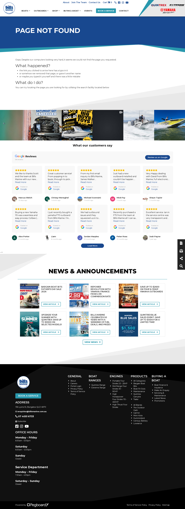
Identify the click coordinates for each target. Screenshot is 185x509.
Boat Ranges (95, 378)
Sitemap (166, 505)
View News (91, 342)
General (75, 376)
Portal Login (75, 386)
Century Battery (140, 421)
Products (139, 376)
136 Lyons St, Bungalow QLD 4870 (30, 407)
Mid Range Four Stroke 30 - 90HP (119, 389)
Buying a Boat (159, 378)
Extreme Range (98, 388)
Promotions (159, 401)
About (66, 2)
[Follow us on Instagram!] (22, 427)
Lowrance (137, 423)
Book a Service (106, 11)
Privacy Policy (76, 389)
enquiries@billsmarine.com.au (32, 411)
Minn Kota (137, 415)
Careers (73, 383)
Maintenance (139, 391)
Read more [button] (20, 182)
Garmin (136, 413)
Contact (123, 11)
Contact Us (94, 2)
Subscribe (22, 421)
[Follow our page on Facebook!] (119, 2)
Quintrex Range (98, 385)
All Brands (137, 405)
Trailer (135, 399)
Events (88, 11)
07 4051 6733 (26, 416)
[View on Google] (14, 198)
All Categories (139, 381)
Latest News (159, 398)
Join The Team (79, 2)
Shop (55, 11)
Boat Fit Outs (139, 389)
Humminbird (139, 418)
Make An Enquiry (161, 390)
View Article (50, 304)
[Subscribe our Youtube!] (27, 427)
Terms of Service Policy (137, 505)
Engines (116, 376)
